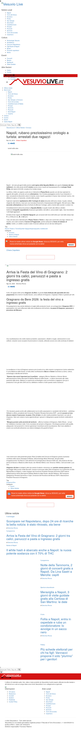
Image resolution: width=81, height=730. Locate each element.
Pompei (9, 27)
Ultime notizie (8, 88)
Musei (9, 48)
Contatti (12, 79)
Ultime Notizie (20, 128)
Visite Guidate (11, 64)
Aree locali (7, 90)
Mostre (9, 60)
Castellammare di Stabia (15, 104)
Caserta (10, 114)
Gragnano (9, 482)
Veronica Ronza (13, 528)
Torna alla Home (40, 257)
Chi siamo (12, 692)
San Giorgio (10, 21)
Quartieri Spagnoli (25, 229)
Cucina (9, 72)
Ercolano (9, 17)
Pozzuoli (9, 29)
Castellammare (11, 25)
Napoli (9, 13)
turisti (46, 229)
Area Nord (10, 23)
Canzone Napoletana (13, 44)
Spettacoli (10, 62)
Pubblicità (12, 700)
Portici (9, 19)
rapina (33, 229)
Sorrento (9, 31)
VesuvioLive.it (10, 128)
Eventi (6, 120)
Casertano (10, 35)
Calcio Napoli (8, 122)
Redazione (12, 694)
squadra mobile (39, 229)
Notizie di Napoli (14, 235)
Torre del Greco (12, 15)
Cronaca (28, 128)
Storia (9, 52)
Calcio (9, 70)
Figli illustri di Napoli (13, 46)
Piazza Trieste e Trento (12, 229)
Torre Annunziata (12, 33)
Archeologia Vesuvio (13, 40)
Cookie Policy (13, 702)
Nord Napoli (11, 112)
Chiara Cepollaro (21, 140)
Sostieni (12, 77)
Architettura (10, 42)
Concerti (9, 58)
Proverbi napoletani (13, 50)
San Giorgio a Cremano (15, 100)
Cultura (6, 116)
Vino (14, 482)
